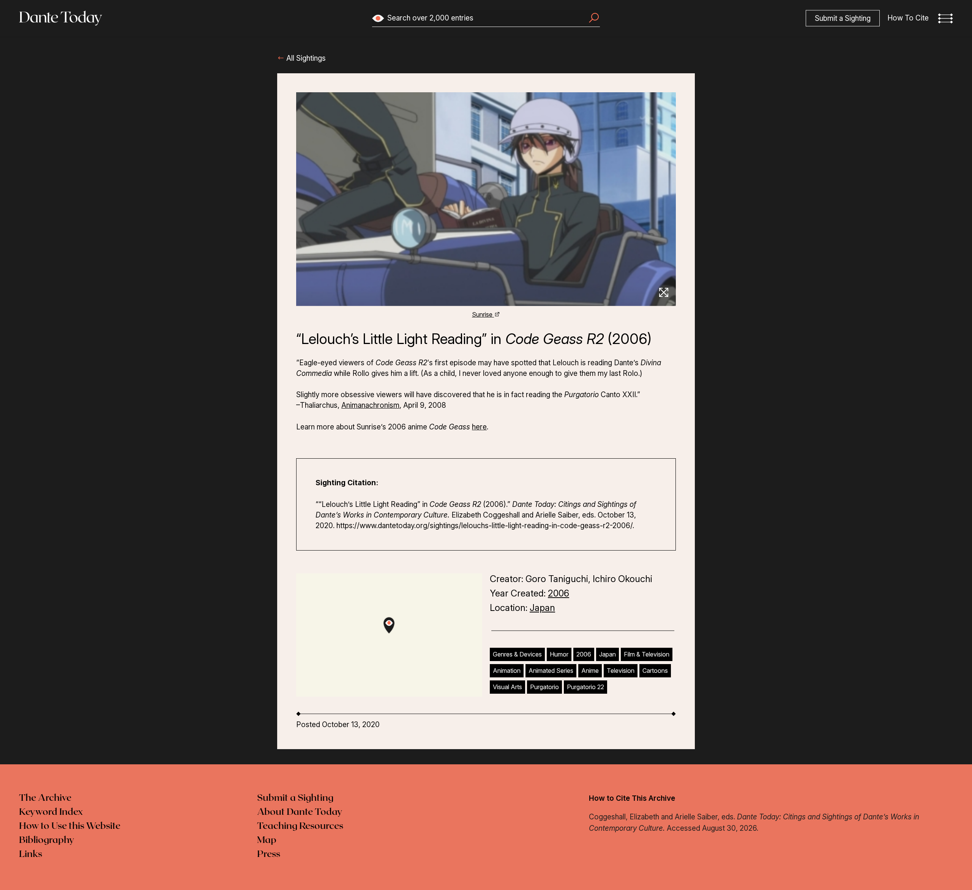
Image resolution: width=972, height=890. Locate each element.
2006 (558, 593)
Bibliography (46, 840)
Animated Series (551, 670)
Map (266, 840)
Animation (507, 670)
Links (30, 854)
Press (268, 854)
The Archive (45, 798)
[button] (945, 18)
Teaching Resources (300, 826)
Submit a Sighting (295, 798)
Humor (559, 654)
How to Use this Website (69, 826)
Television (620, 670)
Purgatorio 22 (585, 687)
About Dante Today (299, 812)
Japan (542, 607)
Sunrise (483, 314)
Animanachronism (370, 405)
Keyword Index (51, 812)
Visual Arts (507, 687)
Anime (590, 670)
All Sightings (305, 58)
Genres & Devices (517, 654)
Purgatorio (544, 687)
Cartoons (655, 670)
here (479, 427)
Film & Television (646, 654)
